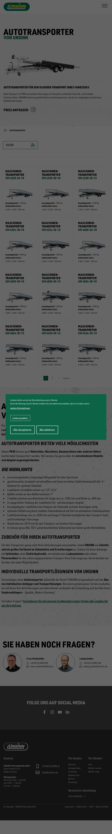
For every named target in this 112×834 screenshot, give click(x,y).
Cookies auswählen (20, 418)
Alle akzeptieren (22, 430)
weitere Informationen (20, 408)
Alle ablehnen (47, 430)
